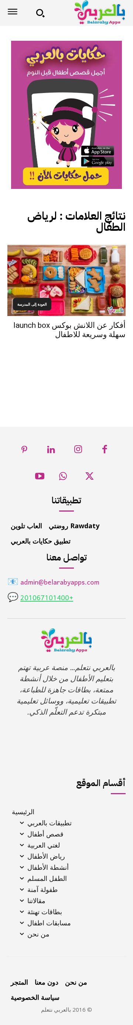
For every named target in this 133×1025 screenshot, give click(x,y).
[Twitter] (89, 478)
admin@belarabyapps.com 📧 (53, 582)
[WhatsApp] (63, 478)
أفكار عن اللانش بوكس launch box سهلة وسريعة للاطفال (69, 330)
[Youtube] (39, 478)
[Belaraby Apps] (88, 12)
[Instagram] (78, 451)
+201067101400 (46, 598)
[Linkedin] (51, 451)
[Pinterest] (24, 451)
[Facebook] (105, 451)
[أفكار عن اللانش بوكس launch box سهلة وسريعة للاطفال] (66, 280)
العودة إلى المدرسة (32, 304)
